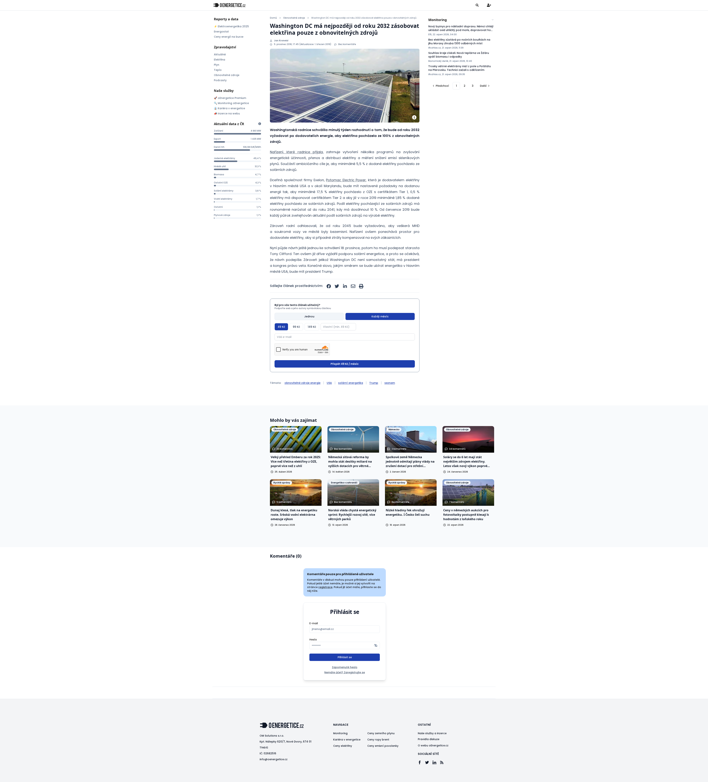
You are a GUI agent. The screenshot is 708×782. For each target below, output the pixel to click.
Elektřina (219, 59)
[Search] (477, 5)
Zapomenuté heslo (344, 667)
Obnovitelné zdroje (226, 75)
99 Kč (296, 327)
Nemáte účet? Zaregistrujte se (344, 672)
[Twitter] (429, 762)
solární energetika (350, 383)
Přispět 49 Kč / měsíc (345, 364)
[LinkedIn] (436, 762)
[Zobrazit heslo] (375, 645)
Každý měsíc (380, 316)
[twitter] (337, 286)
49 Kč (281, 327)
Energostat (221, 31)
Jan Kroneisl (281, 40)
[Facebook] (421, 762)
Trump (373, 383)
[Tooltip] (259, 123)
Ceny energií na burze (228, 37)
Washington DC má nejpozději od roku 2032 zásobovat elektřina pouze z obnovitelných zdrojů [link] (364, 17)
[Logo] (229, 5)
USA (329, 383)
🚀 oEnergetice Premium (230, 98)
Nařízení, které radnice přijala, (297, 152)
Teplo (218, 70)
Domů (273, 17)
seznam (389, 383)
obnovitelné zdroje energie (302, 383)
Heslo (313, 639)
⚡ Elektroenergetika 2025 (231, 26)
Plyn (216, 65)
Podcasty (220, 80)
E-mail (313, 623)
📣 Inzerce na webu (227, 113)
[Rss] (443, 762)
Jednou (309, 316)
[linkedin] (345, 286)
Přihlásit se (345, 657)
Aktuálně (220, 54)
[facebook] (329, 286)
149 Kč (312, 327)
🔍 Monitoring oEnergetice (231, 103)
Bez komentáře (347, 44)
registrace (325, 587)
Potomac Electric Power (346, 180)
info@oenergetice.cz (273, 759)
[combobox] (461, 19)
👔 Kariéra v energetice (229, 108)
